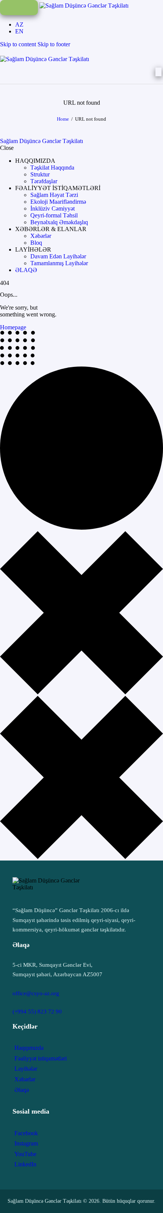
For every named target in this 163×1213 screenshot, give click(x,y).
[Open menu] (19, 7)
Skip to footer (54, 44)
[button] (35, 160)
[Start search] (158, 72)
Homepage (13, 327)
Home (63, 119)
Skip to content (18, 44)
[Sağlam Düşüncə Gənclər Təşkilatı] (84, 5)
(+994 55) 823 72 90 (37, 1011)
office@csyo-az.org (36, 993)
